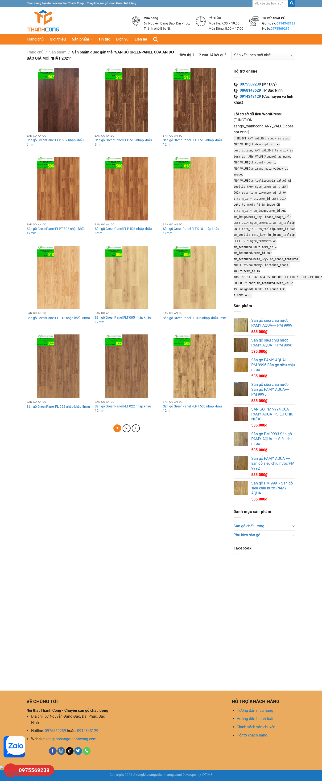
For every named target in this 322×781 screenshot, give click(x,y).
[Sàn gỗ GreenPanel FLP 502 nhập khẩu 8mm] (58, 100)
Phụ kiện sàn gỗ (247, 535)
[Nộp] (291, 3)
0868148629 (250, 90)
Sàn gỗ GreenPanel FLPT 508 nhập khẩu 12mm (192, 408)
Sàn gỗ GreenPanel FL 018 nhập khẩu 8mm (58, 318)
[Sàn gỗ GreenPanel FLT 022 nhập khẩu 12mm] (126, 366)
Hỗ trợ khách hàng (252, 735)
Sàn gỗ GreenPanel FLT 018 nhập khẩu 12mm (191, 231)
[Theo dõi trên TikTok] (70, 751)
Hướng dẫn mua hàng (255, 710)
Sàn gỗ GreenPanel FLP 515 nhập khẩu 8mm (123, 142)
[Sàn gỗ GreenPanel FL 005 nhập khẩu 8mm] (195, 277)
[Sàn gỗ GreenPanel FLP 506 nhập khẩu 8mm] (126, 189)
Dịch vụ (122, 39)
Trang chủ (35, 39)
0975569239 (280, 28)
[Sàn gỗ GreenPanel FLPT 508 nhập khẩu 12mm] (195, 366)
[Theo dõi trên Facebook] (53, 751)
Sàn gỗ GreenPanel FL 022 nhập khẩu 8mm (58, 407)
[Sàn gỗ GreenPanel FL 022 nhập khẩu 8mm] (58, 366)
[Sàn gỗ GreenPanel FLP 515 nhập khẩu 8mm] (126, 100)
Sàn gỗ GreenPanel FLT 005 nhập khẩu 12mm (123, 320)
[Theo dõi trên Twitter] (78, 751)
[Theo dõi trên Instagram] (61, 751)
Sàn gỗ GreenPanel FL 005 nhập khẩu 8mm (194, 318)
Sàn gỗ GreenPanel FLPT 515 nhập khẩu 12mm (192, 142)
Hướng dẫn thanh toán (255, 718)
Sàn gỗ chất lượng (249, 526)
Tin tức (104, 39)
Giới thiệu (58, 39)
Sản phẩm (80, 39)
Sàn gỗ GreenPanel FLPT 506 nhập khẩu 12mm (56, 231)
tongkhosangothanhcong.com (71, 739)
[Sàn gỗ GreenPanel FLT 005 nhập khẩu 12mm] (126, 277)
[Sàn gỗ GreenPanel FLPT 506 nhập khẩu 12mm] (58, 189)
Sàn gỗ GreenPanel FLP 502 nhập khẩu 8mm (55, 142)
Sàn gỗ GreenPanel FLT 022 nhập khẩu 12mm (123, 408)
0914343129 (286, 23)
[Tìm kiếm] (155, 39)
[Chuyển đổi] (293, 526)
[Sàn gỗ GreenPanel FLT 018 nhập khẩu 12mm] (195, 189)
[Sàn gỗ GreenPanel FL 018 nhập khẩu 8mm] (58, 277)
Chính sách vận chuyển (256, 727)
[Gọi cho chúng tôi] (87, 751)
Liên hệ (141, 39)
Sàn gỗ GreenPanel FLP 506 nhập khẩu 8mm (123, 231)
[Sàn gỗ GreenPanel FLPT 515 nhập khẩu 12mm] (195, 100)
